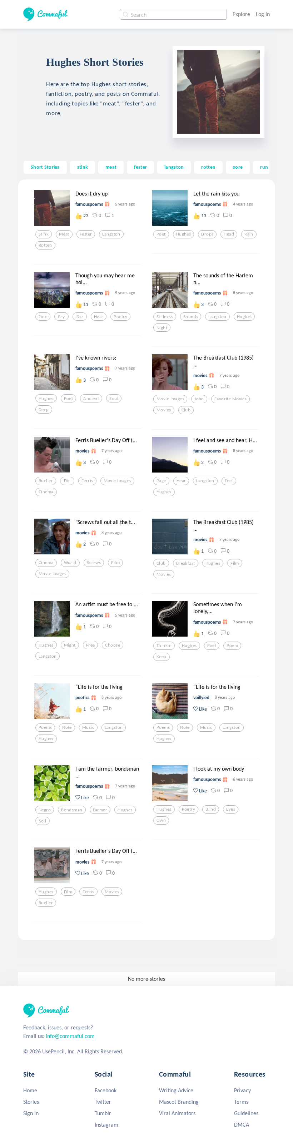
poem (232, 645)
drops (207, 234)
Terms (241, 1101)
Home (30, 1090)
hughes (183, 234)
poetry (120, 316)
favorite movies (230, 398)
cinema (46, 491)
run (264, 167)
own (161, 820)
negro (45, 809)
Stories (31, 1101)
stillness (165, 316)
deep (44, 409)
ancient (91, 398)
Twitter (103, 1101)
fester (140, 167)
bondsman (71, 809)
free (90, 645)
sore (238, 167)
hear (99, 316)
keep (162, 656)
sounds (190, 316)
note (67, 727)
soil (42, 821)
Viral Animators (177, 1113)
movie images (170, 398)
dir (67, 480)
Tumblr (103, 1113)
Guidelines (246, 1113)
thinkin (164, 645)
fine (43, 316)
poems (45, 727)
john (199, 398)
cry (61, 316)
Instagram (106, 1124)
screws (94, 562)
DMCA (241, 1124)
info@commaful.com (70, 1036)
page (161, 480)
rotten (208, 167)
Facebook (105, 1090)
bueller (46, 480)
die (79, 316)
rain (248, 234)
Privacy (242, 1090)
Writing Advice (176, 1090)
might (70, 645)
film (115, 562)
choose (112, 645)
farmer (100, 809)
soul (113, 398)
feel (229, 480)
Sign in (31, 1113)
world (70, 562)
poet (161, 234)
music (88, 727)
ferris (87, 480)
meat (110, 167)
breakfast (185, 563)
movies (164, 409)
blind (210, 809)
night (162, 327)
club (186, 409)
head (229, 234)
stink (82, 167)
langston (174, 167)
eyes (230, 809)
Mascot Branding (179, 1101)
